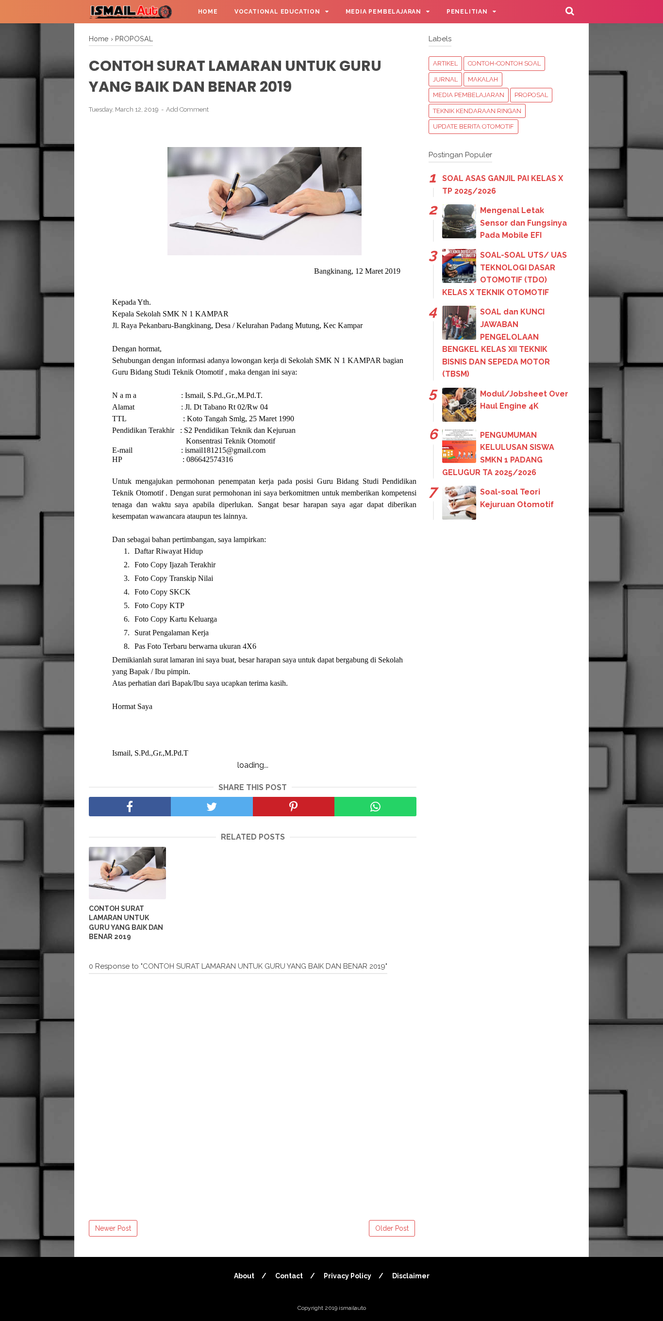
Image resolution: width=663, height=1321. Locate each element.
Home (208, 11)
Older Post (392, 1228)
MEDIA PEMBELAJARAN (468, 95)
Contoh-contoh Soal (504, 63)
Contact (289, 1276)
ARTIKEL (445, 63)
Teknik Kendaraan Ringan (477, 111)
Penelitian (467, 11)
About (244, 1276)
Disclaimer (411, 1276)
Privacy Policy (347, 1276)
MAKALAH (483, 79)
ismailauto (352, 1307)
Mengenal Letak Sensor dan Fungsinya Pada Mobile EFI (523, 223)
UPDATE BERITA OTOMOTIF (473, 126)
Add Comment (187, 109)
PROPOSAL (531, 95)
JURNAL (445, 79)
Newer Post (113, 1228)
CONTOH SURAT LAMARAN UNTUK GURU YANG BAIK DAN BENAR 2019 (126, 923)
